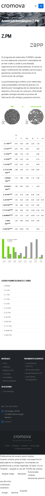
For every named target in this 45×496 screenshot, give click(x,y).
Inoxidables (7, 377)
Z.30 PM (7, 317)
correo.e (8, 421)
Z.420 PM (8, 335)
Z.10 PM (7, 308)
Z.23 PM (7, 312)
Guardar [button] (23, 490)
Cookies (25, 446)
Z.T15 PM (8, 326)
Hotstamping (8, 391)
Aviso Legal (35, 446)
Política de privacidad (23, 449)
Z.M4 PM (7, 321)
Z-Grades (6, 374)
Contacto (15, 446)
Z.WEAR (7, 286)
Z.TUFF (7, 290)
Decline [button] (14, 492)
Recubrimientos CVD (34, 373)
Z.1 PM (7, 295)
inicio (8, 446)
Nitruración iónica (33, 370)
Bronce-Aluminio (9, 381)
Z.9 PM (7, 303)
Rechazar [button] (22, 473)
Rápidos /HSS (8, 370)
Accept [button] (5, 492)
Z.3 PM (7, 299)
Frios (5, 363)
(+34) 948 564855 (11, 406)
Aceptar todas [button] (8, 473)
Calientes (6, 367)
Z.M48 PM (8, 330)
